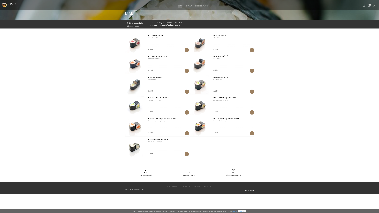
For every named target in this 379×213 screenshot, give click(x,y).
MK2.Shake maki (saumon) (157, 56)
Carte (180, 6)
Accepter (241, 211)
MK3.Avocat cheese (155, 77)
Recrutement (197, 186)
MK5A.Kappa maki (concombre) (224, 98)
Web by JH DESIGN (249, 190)
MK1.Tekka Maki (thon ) (156, 35)
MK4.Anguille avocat (221, 77)
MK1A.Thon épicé (219, 35)
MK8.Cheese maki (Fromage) (158, 139)
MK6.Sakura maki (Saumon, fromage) (162, 119)
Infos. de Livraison (201, 6)
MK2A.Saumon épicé (220, 56)
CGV (211, 186)
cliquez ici (234, 211)
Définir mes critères (133, 26)
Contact (205, 186)
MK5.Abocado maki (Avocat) (158, 98)
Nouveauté (188, 6)
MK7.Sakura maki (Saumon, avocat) (226, 119)
